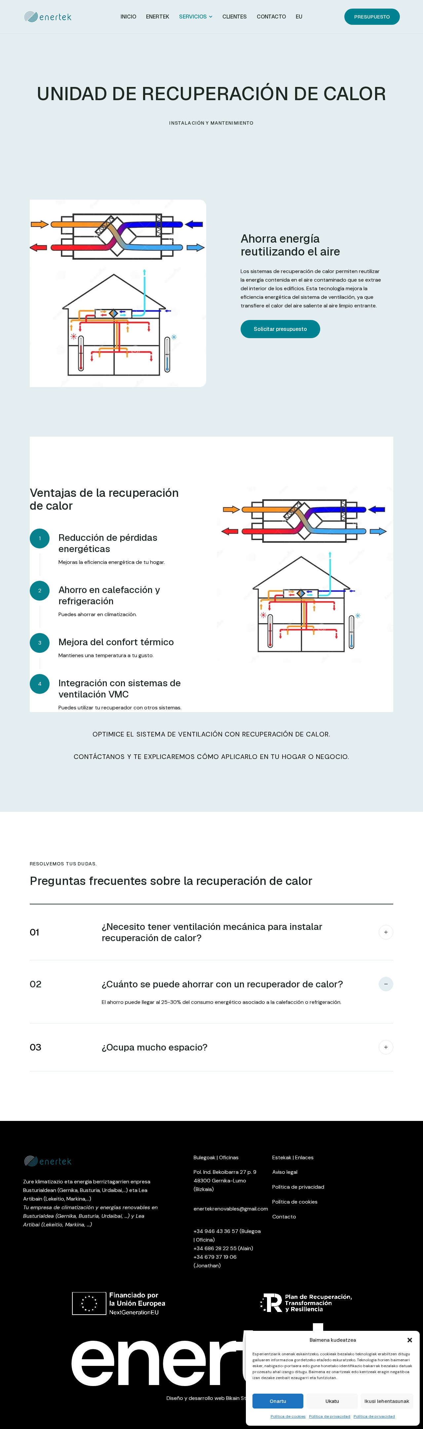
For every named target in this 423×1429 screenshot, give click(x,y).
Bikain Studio (241, 1398)
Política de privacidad (329, 1416)
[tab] (211, 932)
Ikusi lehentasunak (387, 1401)
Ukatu (332, 1401)
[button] (409, 1340)
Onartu (278, 1401)
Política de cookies (288, 1416)
